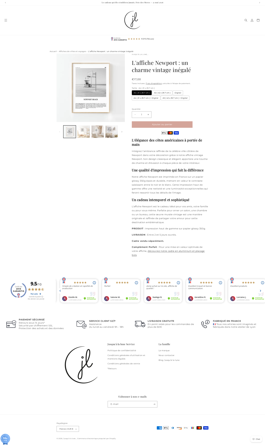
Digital (178, 93)
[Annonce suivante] (260, 2)
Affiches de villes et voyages (72, 51)
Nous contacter (167, 355)
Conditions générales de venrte (124, 363)
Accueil (53, 51)
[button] (6, 20)
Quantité (136, 109)
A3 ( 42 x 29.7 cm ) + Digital (175, 98)
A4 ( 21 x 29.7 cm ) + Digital (146, 98)
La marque (164, 350)
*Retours (112, 368)
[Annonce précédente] (5, 2)
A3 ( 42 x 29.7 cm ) (162, 93)
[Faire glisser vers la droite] (122, 132)
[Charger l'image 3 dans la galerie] (97, 131)
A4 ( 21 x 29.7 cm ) (142, 93)
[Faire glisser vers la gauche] (60, 132)
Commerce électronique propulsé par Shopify (96, 439)
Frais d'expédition (154, 83)
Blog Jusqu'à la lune (169, 360)
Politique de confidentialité (122, 350)
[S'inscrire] (154, 404)
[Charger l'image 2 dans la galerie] (83, 131)
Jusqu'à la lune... (70, 439)
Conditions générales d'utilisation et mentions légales (126, 357)
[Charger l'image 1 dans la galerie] (69, 131)
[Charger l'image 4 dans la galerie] (111, 131)
